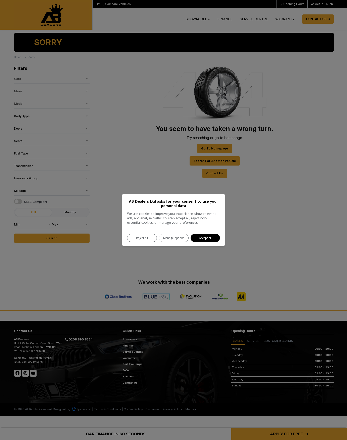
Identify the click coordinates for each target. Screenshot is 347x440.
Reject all (142, 238)
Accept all (205, 238)
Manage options (173, 238)
